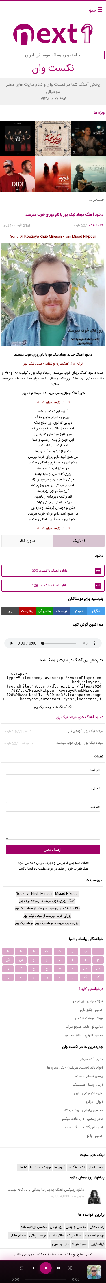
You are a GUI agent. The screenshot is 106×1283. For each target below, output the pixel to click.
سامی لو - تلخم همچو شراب (84, 1027)
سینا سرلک (74, 1235)
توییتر (79, 611)
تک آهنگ (96, 225)
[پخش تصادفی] (69, 1267)
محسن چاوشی (76, 1227)
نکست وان (53, 402)
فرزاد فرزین (97, 1244)
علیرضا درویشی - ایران (88, 1093)
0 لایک (79, 540)
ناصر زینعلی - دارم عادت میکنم (82, 1119)
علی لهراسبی (60, 1244)
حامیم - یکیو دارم (91, 1010)
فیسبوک (61, 611)
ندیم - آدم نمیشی (90, 1059)
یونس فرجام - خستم (89, 1076)
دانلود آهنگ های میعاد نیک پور (79, 717)
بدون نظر (27, 540)
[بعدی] (58, 1267)
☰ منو (96, 10)
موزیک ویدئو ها (40, 1167)
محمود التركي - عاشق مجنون (84, 1035)
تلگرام (96, 611)
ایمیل (10, 611)
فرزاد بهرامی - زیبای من (87, 1001)
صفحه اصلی (96, 1167)
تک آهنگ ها (63, 707)
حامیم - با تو (95, 1136)
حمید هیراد (79, 1244)
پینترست (27, 611)
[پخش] (46, 1268)
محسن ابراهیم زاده (34, 1227)
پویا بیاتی (56, 1227)
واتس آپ (44, 611)
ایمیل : (95, 788)
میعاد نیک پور (43, 707)
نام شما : (94, 770)
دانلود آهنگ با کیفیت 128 (66, 585)
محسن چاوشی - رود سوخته (83, 1110)
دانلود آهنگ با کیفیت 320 (66, 571)
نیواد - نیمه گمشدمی (89, 1018)
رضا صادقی (97, 1227)
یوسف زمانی (37, 1235)
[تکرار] (21, 1267)
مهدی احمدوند (95, 1235)
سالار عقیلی (56, 1235)
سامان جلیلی (17, 1235)
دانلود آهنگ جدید (79, 355)
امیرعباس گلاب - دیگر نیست (84, 1127)
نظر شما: (94, 807)
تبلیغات (22, 1167)
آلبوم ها (59, 1167)
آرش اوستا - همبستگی (87, 1085)
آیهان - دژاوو (94, 1102)
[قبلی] (33, 1267)
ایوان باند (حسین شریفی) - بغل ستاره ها (75, 1068)
